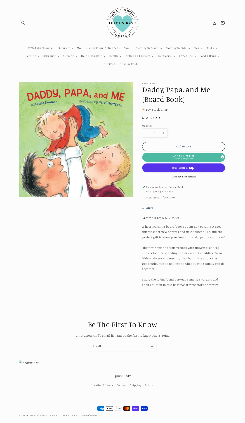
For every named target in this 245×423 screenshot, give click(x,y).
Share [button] (149, 207)
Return (149, 385)
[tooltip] (222, 156)
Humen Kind (32, 415)
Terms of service (89, 415)
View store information (161, 197)
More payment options (184, 176)
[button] (23, 23)
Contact (121, 385)
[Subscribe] (152, 346)
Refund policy (70, 415)
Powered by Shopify (50, 415)
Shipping (135, 385)
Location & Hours (102, 385)
